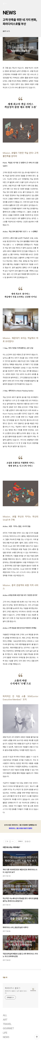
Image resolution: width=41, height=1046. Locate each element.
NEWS (9, 13)
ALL (5, 1015)
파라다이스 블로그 (12, 988)
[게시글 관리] (12, 841)
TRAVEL (7, 1024)
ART (5, 1019)
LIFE (5, 1032)
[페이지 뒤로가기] (4, 4)
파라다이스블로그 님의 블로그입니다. (16, 992)
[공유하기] (10, 841)
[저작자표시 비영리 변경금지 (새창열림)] (28, 841)
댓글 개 (5, 977)
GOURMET (8, 1028)
